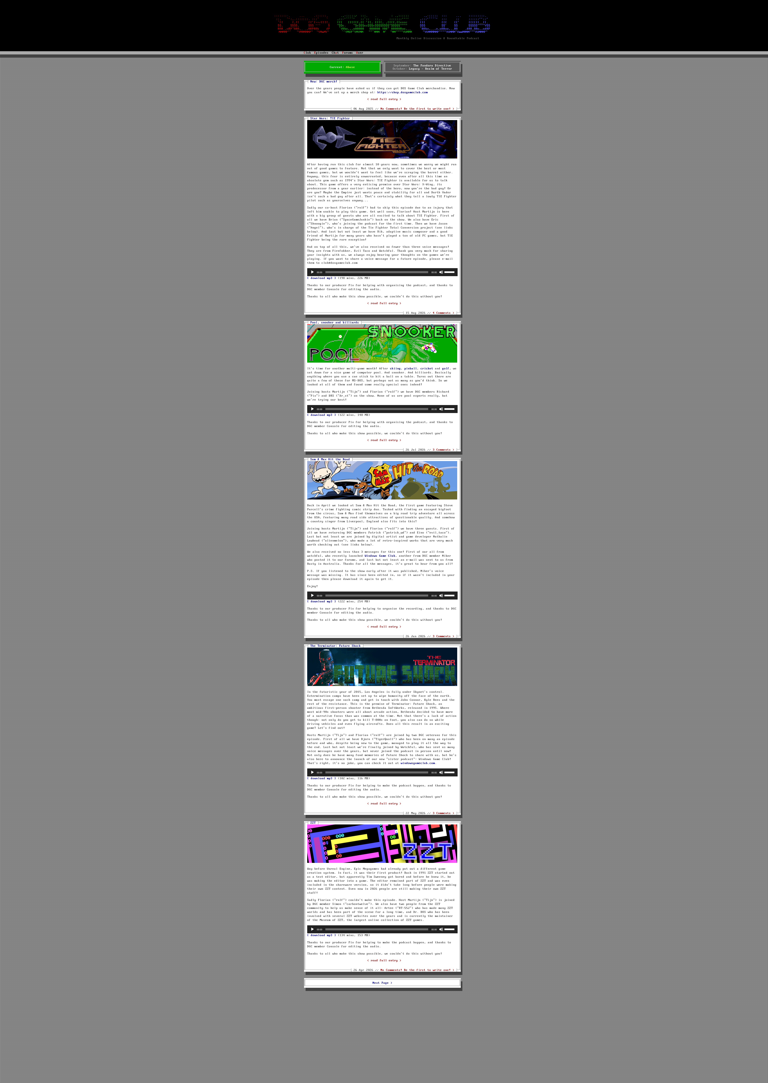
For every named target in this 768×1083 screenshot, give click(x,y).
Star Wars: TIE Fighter (330, 118)
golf (445, 368)
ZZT (313, 822)
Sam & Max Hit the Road (330, 459)
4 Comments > (443, 313)
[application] (382, 272)
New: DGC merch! (323, 81)
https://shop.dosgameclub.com (402, 92)
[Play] (312, 272)
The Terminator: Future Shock (335, 646)
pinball (410, 368)
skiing (395, 368)
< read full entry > (384, 99)
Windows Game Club (380, 556)
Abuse (350, 67)
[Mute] (441, 272)
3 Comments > (443, 449)
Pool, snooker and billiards (334, 322)
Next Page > (382, 983)
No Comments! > (417, 108)
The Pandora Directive (432, 65)
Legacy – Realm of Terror (430, 68)
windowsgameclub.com (418, 763)
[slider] (450, 271)
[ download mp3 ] (321, 278)
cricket (427, 368)
